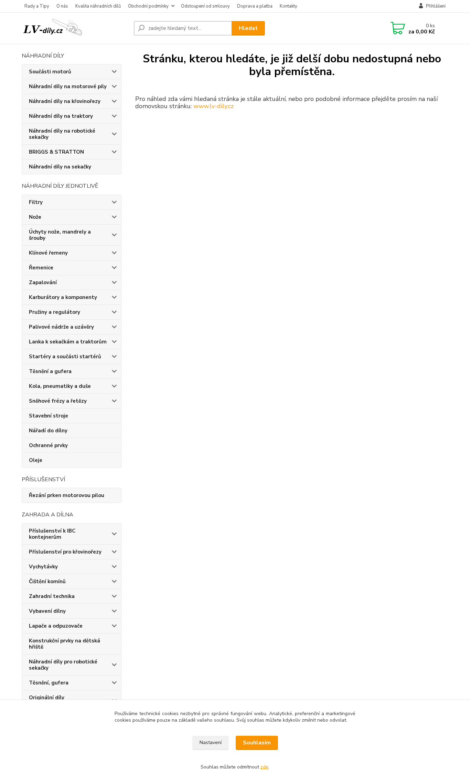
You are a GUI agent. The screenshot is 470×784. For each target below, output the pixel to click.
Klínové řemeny (48, 252)
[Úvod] (75, 28)
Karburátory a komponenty (63, 297)
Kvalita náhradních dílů (98, 6)
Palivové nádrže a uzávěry (61, 326)
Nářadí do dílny (48, 430)
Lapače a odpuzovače (56, 625)
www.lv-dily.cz (213, 106)
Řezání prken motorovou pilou (66, 495)
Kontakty (288, 6)
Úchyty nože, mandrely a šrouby (60, 234)
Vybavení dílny (47, 611)
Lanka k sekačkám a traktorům (68, 341)
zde (264, 767)
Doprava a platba (255, 6)
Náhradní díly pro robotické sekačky (63, 664)
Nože (35, 217)
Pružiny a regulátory (54, 312)
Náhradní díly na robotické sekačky (62, 134)
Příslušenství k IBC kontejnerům (52, 533)
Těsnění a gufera (50, 371)
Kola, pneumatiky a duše (60, 386)
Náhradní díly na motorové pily (68, 86)
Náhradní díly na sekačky (60, 166)
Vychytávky (43, 566)
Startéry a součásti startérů (65, 356)
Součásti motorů (50, 71)
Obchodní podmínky (148, 6)
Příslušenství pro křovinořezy (65, 551)
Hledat (248, 28)
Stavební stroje (48, 415)
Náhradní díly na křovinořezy (64, 101)
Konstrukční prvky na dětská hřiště (64, 643)
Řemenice (41, 267)
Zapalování (43, 282)
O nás (62, 6)
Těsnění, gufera (48, 682)
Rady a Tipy (36, 6)
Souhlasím (257, 742)
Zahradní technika (52, 596)
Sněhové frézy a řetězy (58, 401)
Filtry (36, 202)
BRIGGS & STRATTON (56, 151)
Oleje (35, 460)
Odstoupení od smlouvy (205, 6)
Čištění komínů (47, 581)
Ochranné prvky (48, 445)
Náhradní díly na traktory (61, 116)
